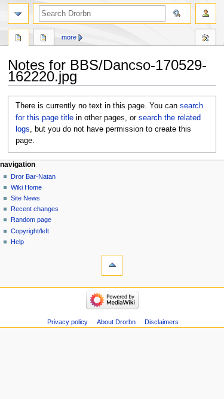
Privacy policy (67, 321)
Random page (31, 219)
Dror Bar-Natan (33, 176)
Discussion (43, 38)
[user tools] (205, 13)
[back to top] (112, 265)
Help (17, 241)
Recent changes (35, 208)
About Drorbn (116, 321)
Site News (25, 198)
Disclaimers (162, 321)
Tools (205, 38)
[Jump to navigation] (18, 13)
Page (18, 38)
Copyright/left (30, 230)
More (69, 37)
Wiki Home (26, 187)
